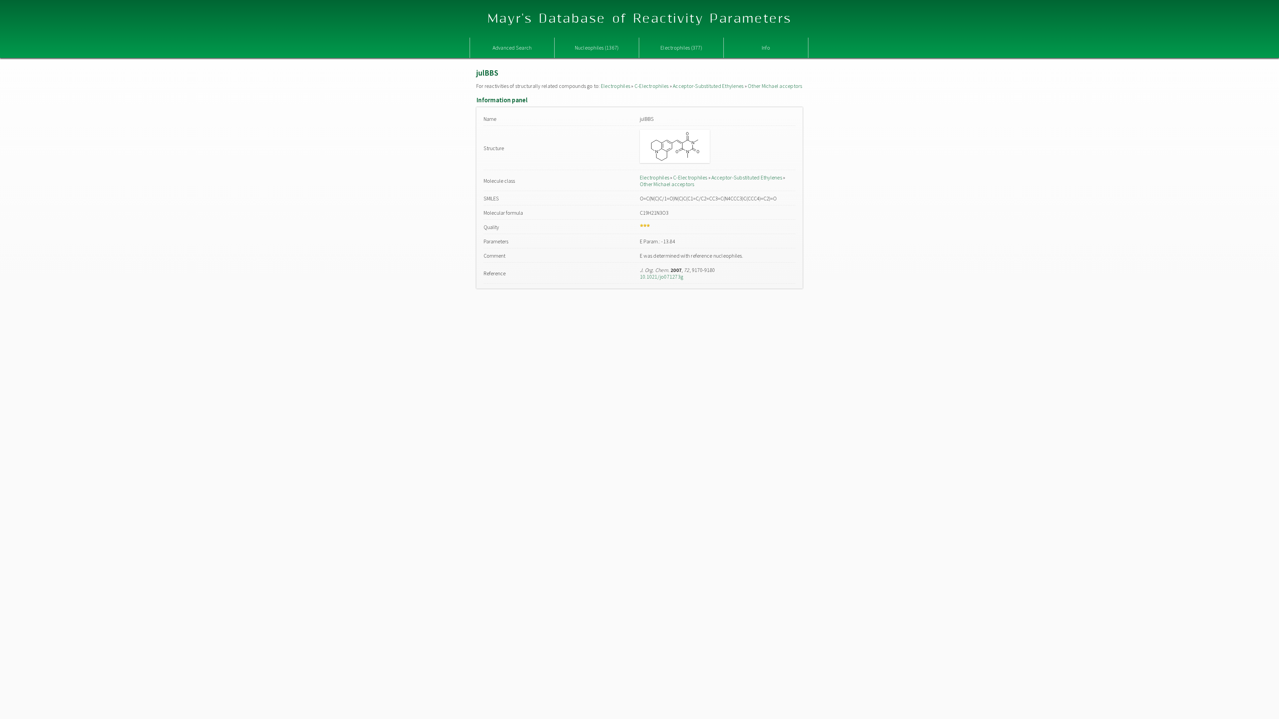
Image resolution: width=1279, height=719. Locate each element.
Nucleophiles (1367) (597, 47)
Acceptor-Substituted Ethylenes (708, 86)
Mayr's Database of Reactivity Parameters (640, 18)
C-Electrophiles (652, 86)
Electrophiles (615, 86)
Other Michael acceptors (775, 86)
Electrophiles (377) (681, 47)
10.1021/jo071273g (661, 276)
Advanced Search (512, 47)
